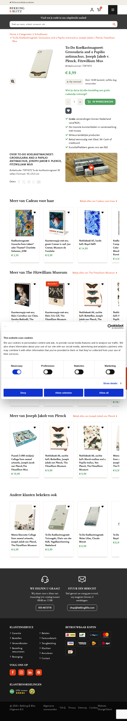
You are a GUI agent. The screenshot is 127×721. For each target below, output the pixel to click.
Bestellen (17, 638)
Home (13, 34)
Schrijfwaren (41, 34)
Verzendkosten (19, 643)
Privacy (72, 707)
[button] (99, 9)
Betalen (46, 633)
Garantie (16, 633)
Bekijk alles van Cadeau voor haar (98, 201)
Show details (110, 383)
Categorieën (25, 34)
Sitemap (82, 707)
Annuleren (47, 653)
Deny (23, 392)
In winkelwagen (102, 101)
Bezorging (17, 656)
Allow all (104, 392)
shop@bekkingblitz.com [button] (82, 607)
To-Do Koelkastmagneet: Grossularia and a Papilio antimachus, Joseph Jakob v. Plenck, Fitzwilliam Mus (63, 39)
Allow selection (63, 392)
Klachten (46, 648)
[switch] (48, 371)
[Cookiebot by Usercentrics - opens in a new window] (109, 326)
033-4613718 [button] (44, 607)
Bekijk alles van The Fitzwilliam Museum (94, 272)
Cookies (93, 707)
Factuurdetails (49, 638)
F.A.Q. (63, 707)
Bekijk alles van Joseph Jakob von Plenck (94, 416)
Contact (46, 658)
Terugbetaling (49, 643)
